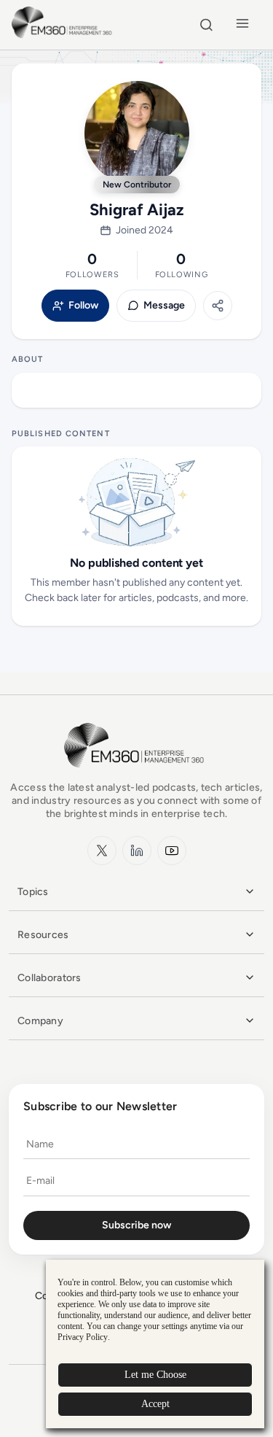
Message (164, 306)
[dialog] (155, 1344)
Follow (83, 306)
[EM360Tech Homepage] (137, 774)
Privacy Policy (83, 1337)
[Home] (64, 36)
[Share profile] (217, 305)
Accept (155, 1403)
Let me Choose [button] (155, 1374)
